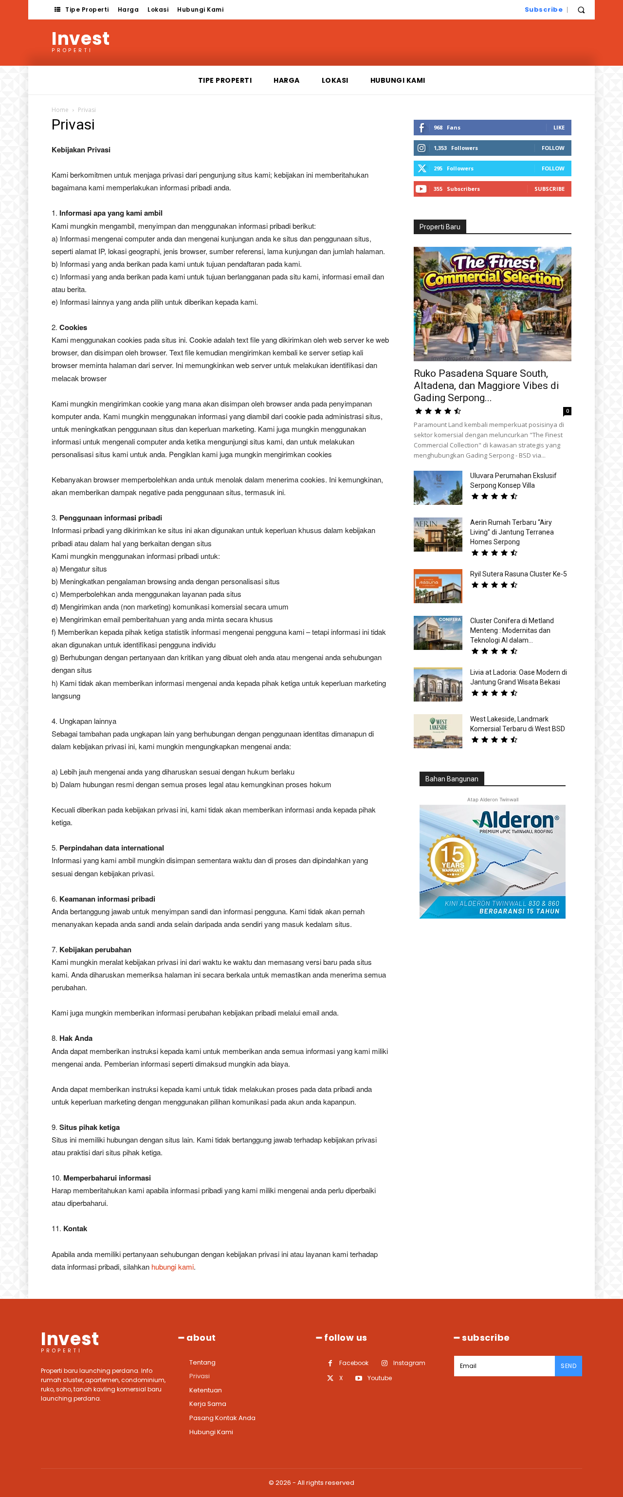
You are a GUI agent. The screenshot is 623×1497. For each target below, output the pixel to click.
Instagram (409, 1363)
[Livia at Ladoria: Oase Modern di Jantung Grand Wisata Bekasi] (438, 684)
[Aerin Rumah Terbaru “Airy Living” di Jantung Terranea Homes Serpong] (438, 534)
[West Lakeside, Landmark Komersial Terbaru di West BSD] (438, 731)
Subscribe (549, 188)
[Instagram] (384, 1363)
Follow (553, 147)
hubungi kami (172, 1266)
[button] (581, 9)
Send (568, 1366)
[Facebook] (330, 1363)
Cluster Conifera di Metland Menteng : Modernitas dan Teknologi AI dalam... (512, 630)
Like (559, 127)
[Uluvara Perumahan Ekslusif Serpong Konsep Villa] (438, 488)
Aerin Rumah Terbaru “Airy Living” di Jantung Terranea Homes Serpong (512, 532)
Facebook (353, 1363)
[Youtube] (358, 1378)
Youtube (379, 1378)
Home (60, 110)
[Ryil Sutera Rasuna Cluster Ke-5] (438, 586)
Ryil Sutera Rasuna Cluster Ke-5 (518, 574)
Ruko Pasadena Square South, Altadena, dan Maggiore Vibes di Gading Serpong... (486, 386)
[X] (330, 1378)
